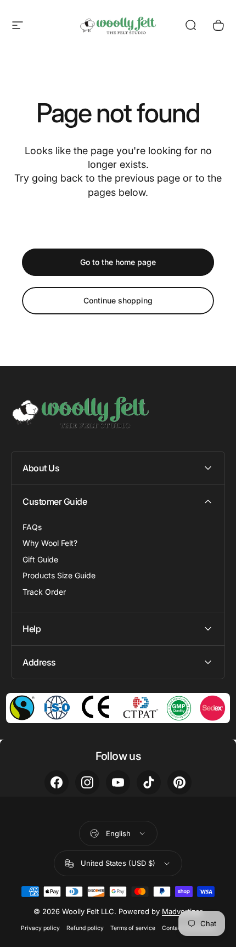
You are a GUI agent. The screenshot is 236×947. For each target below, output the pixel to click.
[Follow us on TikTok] (149, 782)
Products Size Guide (59, 575)
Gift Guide (40, 559)
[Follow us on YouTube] (118, 782)
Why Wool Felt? (50, 543)
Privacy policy (40, 928)
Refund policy (85, 928)
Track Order (44, 591)
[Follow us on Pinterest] (179, 782)
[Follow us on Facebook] (56, 782)
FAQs (32, 527)
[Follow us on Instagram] (87, 782)
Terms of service (132, 928)
